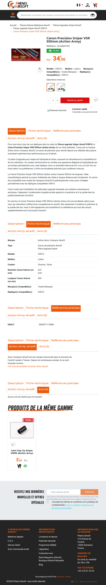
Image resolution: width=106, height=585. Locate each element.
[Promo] (22, 430)
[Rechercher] (92, 15)
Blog (41, 564)
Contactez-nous (46, 553)
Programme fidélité (47, 545)
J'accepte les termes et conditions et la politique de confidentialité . (75, 505)
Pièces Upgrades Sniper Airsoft (67, 25)
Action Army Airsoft (21, 138)
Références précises (67, 130)
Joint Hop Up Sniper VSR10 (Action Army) (22, 452)
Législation (44, 549)
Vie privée (60, 577)
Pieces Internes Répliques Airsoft (35, 25)
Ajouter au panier (75, 100)
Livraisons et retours (48, 537)
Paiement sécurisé (47, 541)
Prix (48, 60)
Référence (51, 46)
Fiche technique (39, 130)
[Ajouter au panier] (19, 466)
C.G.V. (10, 541)
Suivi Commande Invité (18, 549)
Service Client (14, 545)
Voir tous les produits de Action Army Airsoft (28, 366)
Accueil (13, 25)
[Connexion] (88, 5)
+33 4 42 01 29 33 (86, 571)
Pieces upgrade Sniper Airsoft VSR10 (30, 28)
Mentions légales (15, 537)
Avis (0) (42, 138)
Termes (68, 577)
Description (16, 223)
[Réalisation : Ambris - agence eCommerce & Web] (84, 581)
